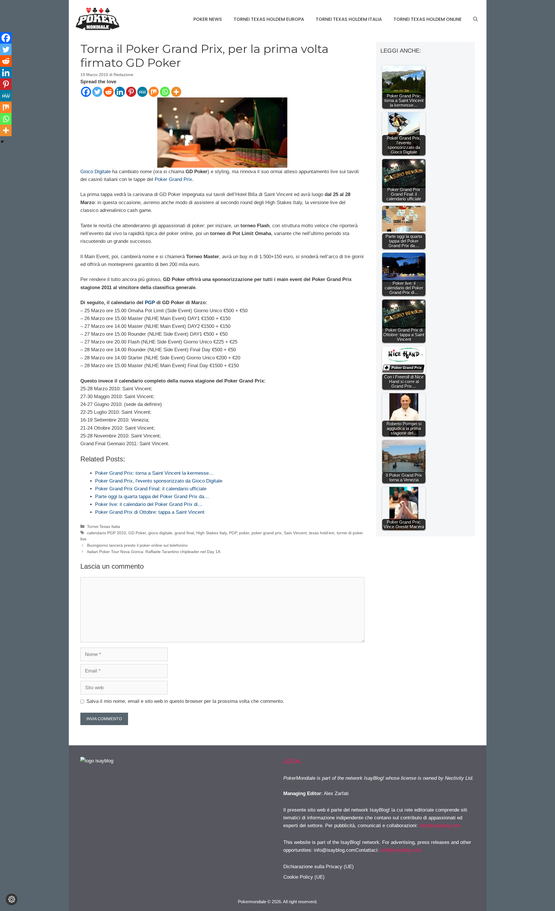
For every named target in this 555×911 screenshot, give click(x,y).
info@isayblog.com (439, 825)
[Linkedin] (120, 92)
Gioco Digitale (95, 171)
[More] (176, 92)
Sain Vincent (295, 533)
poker (244, 533)
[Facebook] (86, 92)
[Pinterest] (131, 92)
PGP (150, 302)
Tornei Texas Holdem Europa (269, 19)
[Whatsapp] (165, 92)
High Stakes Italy (211, 533)
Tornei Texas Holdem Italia (349, 19)
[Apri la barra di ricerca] (475, 19)
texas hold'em (321, 533)
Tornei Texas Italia (103, 526)
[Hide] (2, 141)
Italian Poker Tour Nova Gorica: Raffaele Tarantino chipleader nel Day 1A (153, 551)
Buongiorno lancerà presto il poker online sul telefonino (137, 545)
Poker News (207, 19)
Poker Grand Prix (173, 179)
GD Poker (137, 533)
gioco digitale (160, 533)
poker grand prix (266, 533)
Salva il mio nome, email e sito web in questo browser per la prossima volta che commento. (185, 701)
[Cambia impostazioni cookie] (11, 899)
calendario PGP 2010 (106, 533)
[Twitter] (97, 92)
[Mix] (154, 92)
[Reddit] (108, 92)
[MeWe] (142, 92)
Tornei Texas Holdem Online (427, 19)
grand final (184, 533)
